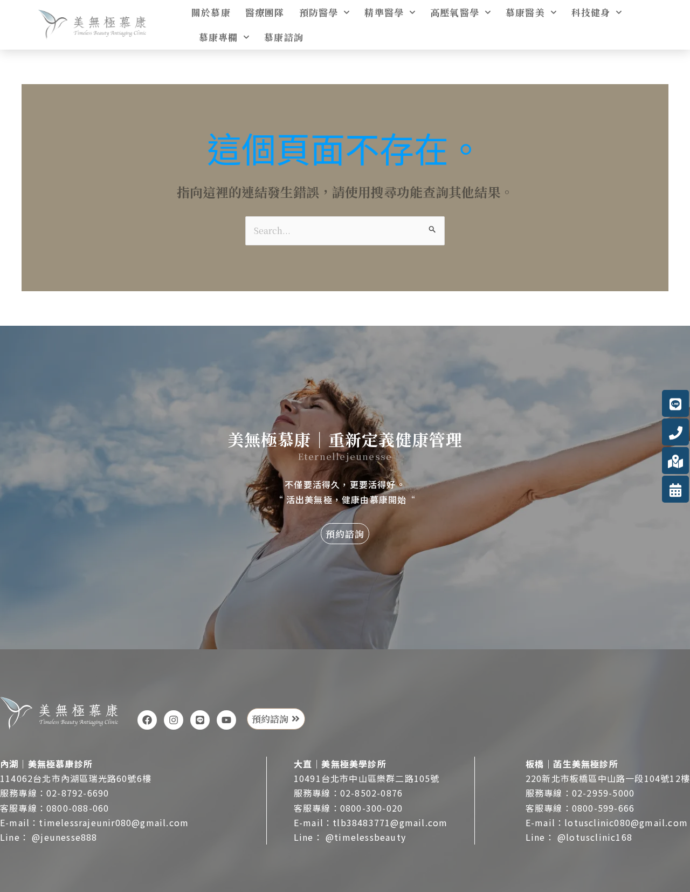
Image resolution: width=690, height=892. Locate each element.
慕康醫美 (525, 12)
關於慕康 (211, 12)
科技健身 (591, 12)
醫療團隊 (265, 12)
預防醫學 (319, 12)
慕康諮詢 (283, 37)
